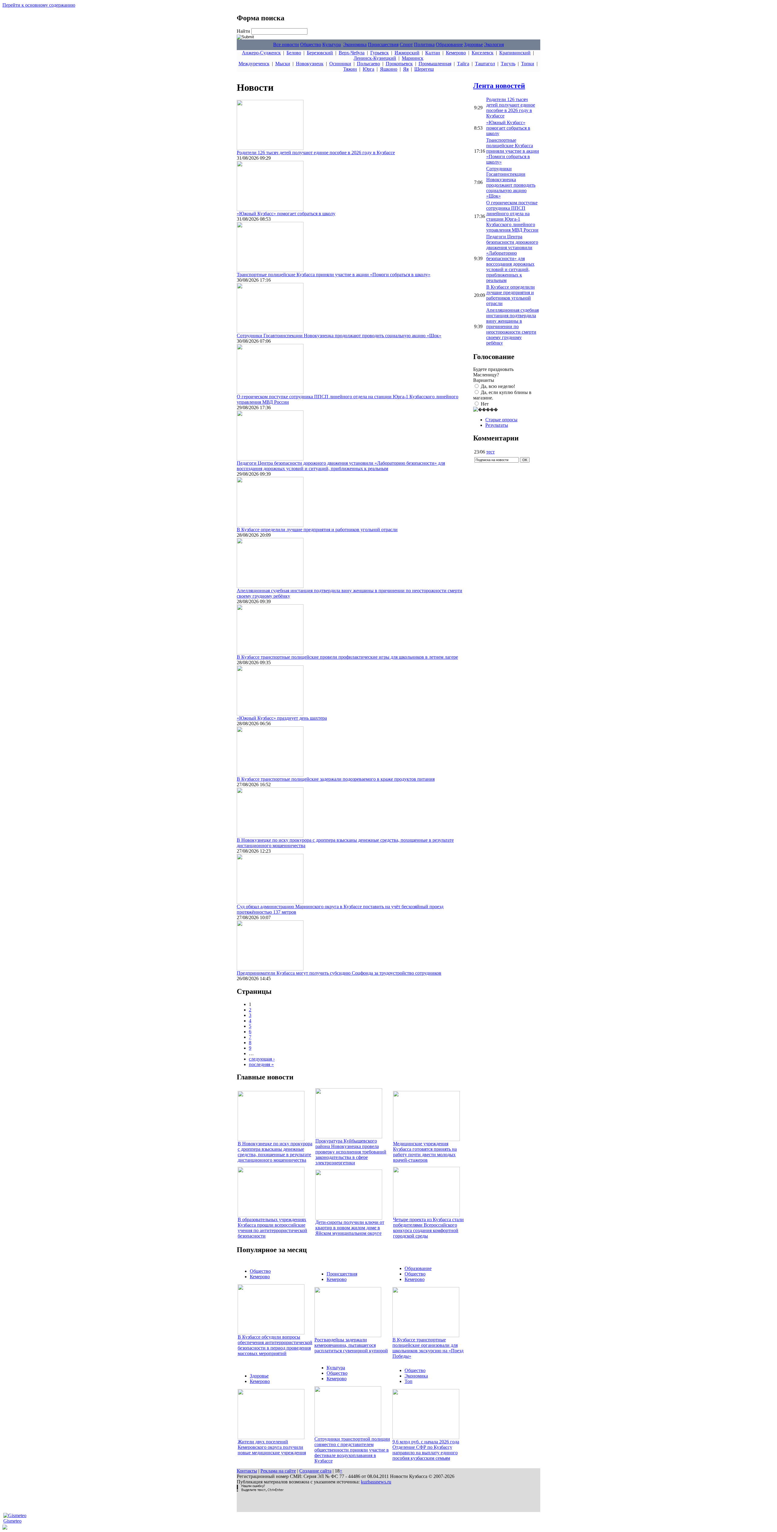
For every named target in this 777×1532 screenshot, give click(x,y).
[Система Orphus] (260, 1490)
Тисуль (508, 63)
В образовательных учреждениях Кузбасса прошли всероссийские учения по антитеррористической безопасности (272, 1227)
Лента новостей (499, 86)
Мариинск (412, 58)
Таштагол (485, 63)
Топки (527, 63)
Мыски (282, 63)
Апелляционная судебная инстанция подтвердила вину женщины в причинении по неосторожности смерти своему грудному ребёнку (512, 326)
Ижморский (407, 52)
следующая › (262, 1059)
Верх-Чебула (352, 52)
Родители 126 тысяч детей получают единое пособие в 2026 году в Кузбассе (316, 152)
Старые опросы (501, 419)
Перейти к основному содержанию (38, 5)
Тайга (463, 63)
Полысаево (368, 63)
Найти (244, 31)
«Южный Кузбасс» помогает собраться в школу (286, 213)
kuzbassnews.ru (376, 1481)
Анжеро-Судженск (261, 52)
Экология (494, 44)
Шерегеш (424, 69)
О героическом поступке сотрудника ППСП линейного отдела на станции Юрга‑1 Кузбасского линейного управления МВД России (512, 216)
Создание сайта (315, 1470)
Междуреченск (254, 63)
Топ (408, 1381)
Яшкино (388, 69)
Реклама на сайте (278, 1470)
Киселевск (483, 52)
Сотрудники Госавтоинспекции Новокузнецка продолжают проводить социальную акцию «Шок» (339, 335)
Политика (424, 44)
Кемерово (456, 52)
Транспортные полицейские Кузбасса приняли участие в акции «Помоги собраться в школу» (333, 274)
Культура (331, 44)
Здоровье (473, 44)
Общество (310, 44)
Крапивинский (515, 52)
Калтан (432, 52)
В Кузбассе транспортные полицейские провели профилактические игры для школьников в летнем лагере (347, 657)
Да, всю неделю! (498, 386)
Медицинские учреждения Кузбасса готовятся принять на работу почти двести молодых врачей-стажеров (425, 1152)
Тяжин (350, 69)
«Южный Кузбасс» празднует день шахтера (282, 718)
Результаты (496, 425)
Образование (449, 44)
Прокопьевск (399, 63)
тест (490, 451)
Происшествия (383, 44)
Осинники (340, 63)
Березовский (320, 52)
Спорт (406, 44)
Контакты (247, 1470)
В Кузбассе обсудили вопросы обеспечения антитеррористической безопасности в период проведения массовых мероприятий (275, 1345)
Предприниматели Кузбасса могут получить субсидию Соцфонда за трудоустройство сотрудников (339, 973)
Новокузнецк (310, 63)
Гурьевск (379, 52)
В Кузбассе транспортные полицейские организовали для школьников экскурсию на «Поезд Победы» (427, 1348)
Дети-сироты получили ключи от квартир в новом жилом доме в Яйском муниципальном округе (349, 1228)
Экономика (355, 44)
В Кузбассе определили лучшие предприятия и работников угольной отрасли (317, 529)
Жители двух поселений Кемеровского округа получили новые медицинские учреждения (272, 1447)
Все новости (286, 44)
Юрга (368, 69)
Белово (294, 52)
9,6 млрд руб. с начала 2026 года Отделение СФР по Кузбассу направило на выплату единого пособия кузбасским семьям (425, 1450)
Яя (406, 69)
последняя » (261, 1064)
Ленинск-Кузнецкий (375, 58)
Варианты (483, 380)
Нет (485, 403)
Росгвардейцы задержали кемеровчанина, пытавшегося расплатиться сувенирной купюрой (351, 1345)
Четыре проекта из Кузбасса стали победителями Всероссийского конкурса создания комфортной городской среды (428, 1227)
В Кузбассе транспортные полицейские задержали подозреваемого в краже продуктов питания (336, 779)
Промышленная (435, 63)
